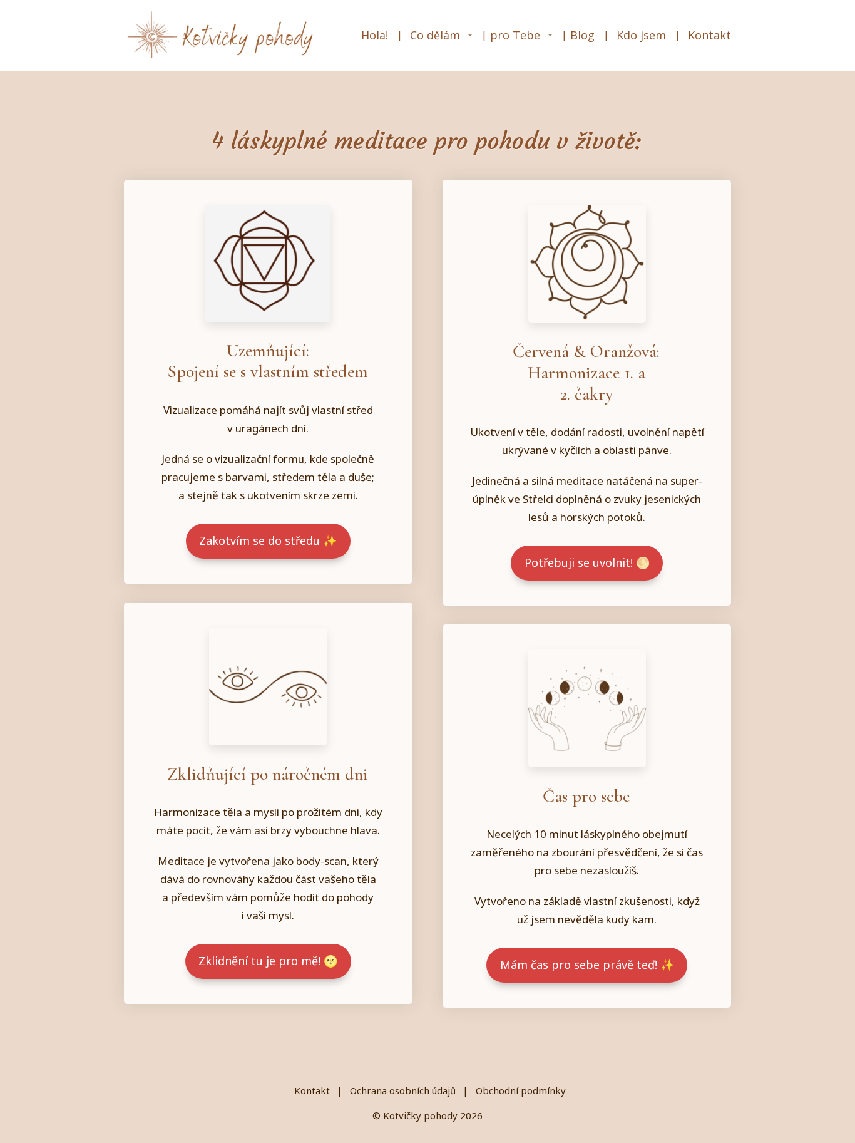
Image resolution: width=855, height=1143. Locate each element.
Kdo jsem (641, 35)
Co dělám (435, 35)
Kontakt (709, 35)
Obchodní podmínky (521, 1090)
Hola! (374, 35)
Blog (582, 35)
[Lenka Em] (222, 35)
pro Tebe (515, 35)
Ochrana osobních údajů (403, 1090)
